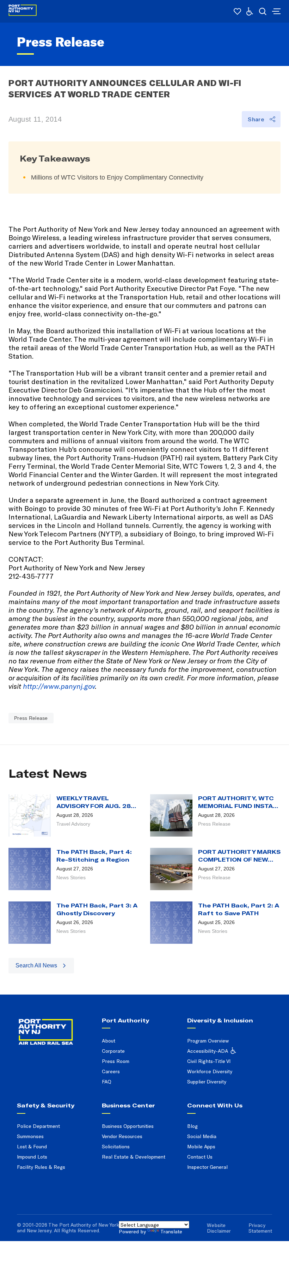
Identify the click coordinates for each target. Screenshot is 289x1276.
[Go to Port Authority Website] (55, 1024)
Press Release (31, 718)
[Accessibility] (250, 11)
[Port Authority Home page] (276, 11)
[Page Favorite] (237, 11)
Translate (171, 1231)
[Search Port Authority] (263, 11)
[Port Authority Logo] (22, 11)
